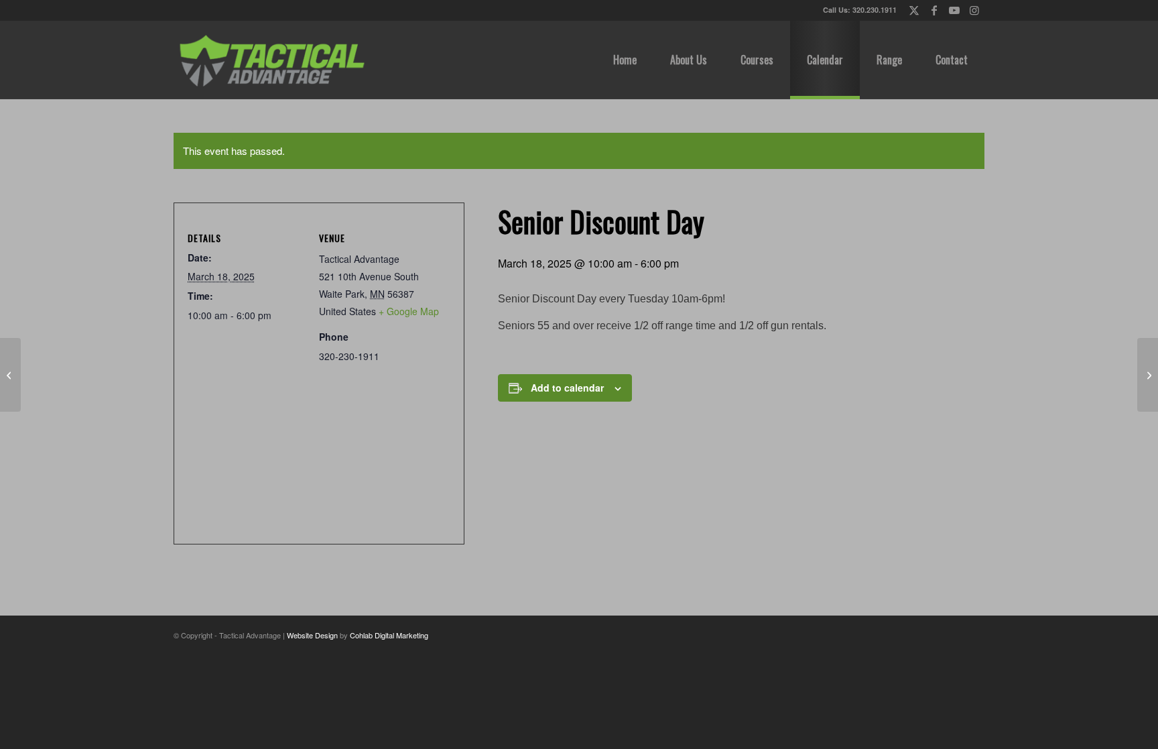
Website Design (312, 635)
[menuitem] (624, 60)
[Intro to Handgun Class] (10, 375)
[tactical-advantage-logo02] (271, 60)
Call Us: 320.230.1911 (860, 10)
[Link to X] (913, 10)
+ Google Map (409, 311)
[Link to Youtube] (954, 10)
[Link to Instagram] (974, 10)
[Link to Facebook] (934, 10)
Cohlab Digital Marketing (389, 635)
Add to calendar (567, 387)
